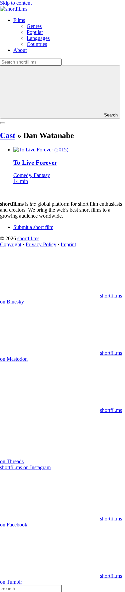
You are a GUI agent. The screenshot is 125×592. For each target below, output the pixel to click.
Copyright (10, 244)
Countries (37, 44)
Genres (34, 26)
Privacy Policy (41, 244)
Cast (7, 135)
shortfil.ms (28, 238)
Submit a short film (33, 227)
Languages (38, 38)
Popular (35, 32)
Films (19, 20)
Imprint (68, 244)
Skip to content (16, 3)
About (20, 50)
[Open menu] (2, 123)
